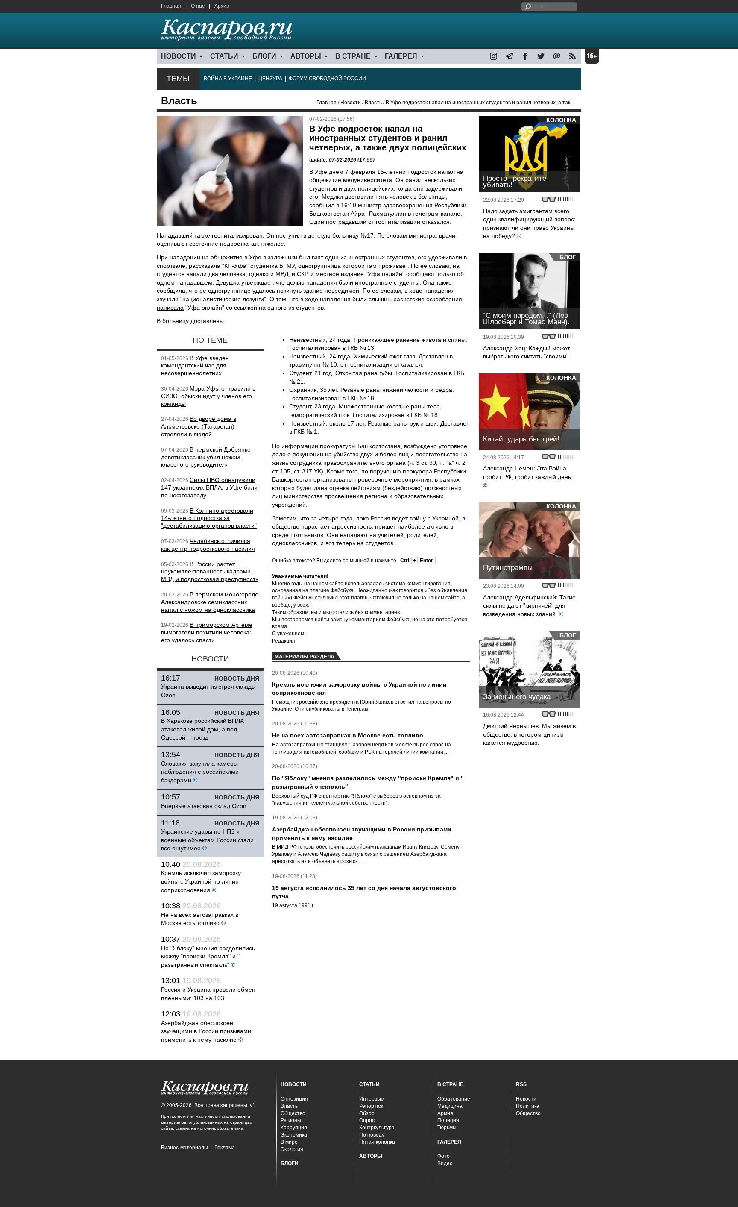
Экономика (294, 1135)
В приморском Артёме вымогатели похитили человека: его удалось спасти (206, 632)
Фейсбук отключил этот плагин (330, 598)
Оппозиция (294, 1099)
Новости (526, 1099)
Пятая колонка (377, 1142)
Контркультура (377, 1128)
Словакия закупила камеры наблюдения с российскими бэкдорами (200, 772)
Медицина (450, 1106)
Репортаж (371, 1106)
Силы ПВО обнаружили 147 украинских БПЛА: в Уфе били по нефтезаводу (209, 487)
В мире (289, 1142)
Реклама (224, 1148)
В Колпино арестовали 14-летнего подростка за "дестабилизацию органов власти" (209, 518)
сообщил (321, 205)
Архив (221, 6)
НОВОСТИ (178, 56)
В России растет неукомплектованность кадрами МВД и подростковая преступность (209, 572)
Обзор (367, 1113)
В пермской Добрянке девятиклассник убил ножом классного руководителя (206, 457)
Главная (171, 6)
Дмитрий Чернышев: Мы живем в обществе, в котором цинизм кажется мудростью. (529, 734)
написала (170, 307)
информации (299, 446)
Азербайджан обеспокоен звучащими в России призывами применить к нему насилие (206, 1031)
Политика (527, 1106)
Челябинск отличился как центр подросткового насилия (208, 544)
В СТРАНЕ (353, 56)
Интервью (371, 1099)
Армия (445, 1113)
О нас (198, 6)
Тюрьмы (447, 1128)
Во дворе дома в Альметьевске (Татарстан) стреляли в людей (198, 426)
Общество (293, 1113)
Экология (292, 1149)
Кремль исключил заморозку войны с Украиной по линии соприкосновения (201, 881)
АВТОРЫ (305, 56)
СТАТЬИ (224, 56)
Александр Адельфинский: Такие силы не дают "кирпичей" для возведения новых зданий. (529, 605)
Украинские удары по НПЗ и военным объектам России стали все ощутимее (207, 840)
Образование (453, 1099)
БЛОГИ (264, 56)
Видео (445, 1163)
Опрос (367, 1120)
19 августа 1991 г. (293, 905)
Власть (373, 103)
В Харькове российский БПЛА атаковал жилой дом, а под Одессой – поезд (202, 729)
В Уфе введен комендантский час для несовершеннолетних (195, 366)
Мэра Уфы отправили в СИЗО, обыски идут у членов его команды (208, 396)
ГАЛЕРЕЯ (401, 56)
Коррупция (294, 1128)
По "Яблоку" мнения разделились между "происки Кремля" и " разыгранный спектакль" (208, 956)
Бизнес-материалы (184, 1148)
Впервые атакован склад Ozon (203, 805)
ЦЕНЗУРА (270, 79)
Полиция (448, 1120)
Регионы (291, 1120)
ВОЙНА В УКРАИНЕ (228, 79)
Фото (443, 1156)
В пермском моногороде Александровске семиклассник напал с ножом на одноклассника (209, 602)
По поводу (371, 1135)
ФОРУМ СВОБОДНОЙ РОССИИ (327, 79)
